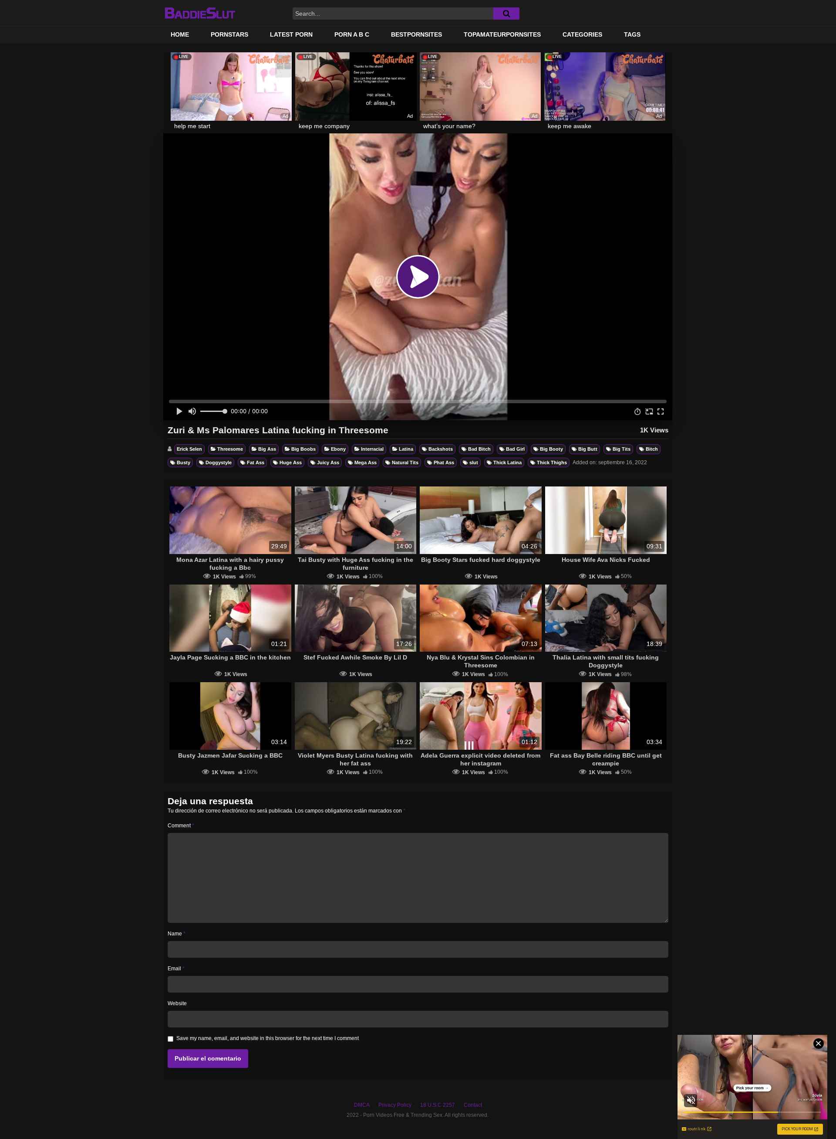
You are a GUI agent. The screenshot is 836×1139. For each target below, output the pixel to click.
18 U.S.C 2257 (437, 1105)
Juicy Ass (328, 462)
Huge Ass (291, 462)
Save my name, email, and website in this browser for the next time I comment (267, 1038)
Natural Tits (405, 462)
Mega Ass (365, 462)
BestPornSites (416, 34)
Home (180, 34)
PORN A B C (351, 34)
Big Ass (267, 449)
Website (177, 1003)
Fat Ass (255, 462)
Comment (181, 826)
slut (473, 462)
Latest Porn (291, 34)
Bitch (652, 449)
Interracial (372, 449)
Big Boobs (303, 449)
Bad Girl (515, 449)
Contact (473, 1105)
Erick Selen (189, 449)
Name (176, 934)
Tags (632, 34)
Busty (183, 462)
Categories (582, 34)
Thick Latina (507, 462)
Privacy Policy (394, 1105)
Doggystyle (219, 462)
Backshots (440, 449)
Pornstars (229, 34)
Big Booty (551, 449)
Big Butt (587, 449)
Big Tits (621, 449)
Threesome (230, 449)
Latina (406, 449)
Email (176, 969)
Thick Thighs (552, 462)
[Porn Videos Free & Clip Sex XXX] (199, 13)
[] (506, 13)
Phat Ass (444, 462)
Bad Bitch (479, 449)
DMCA (362, 1105)
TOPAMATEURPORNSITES (502, 34)
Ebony (338, 449)
